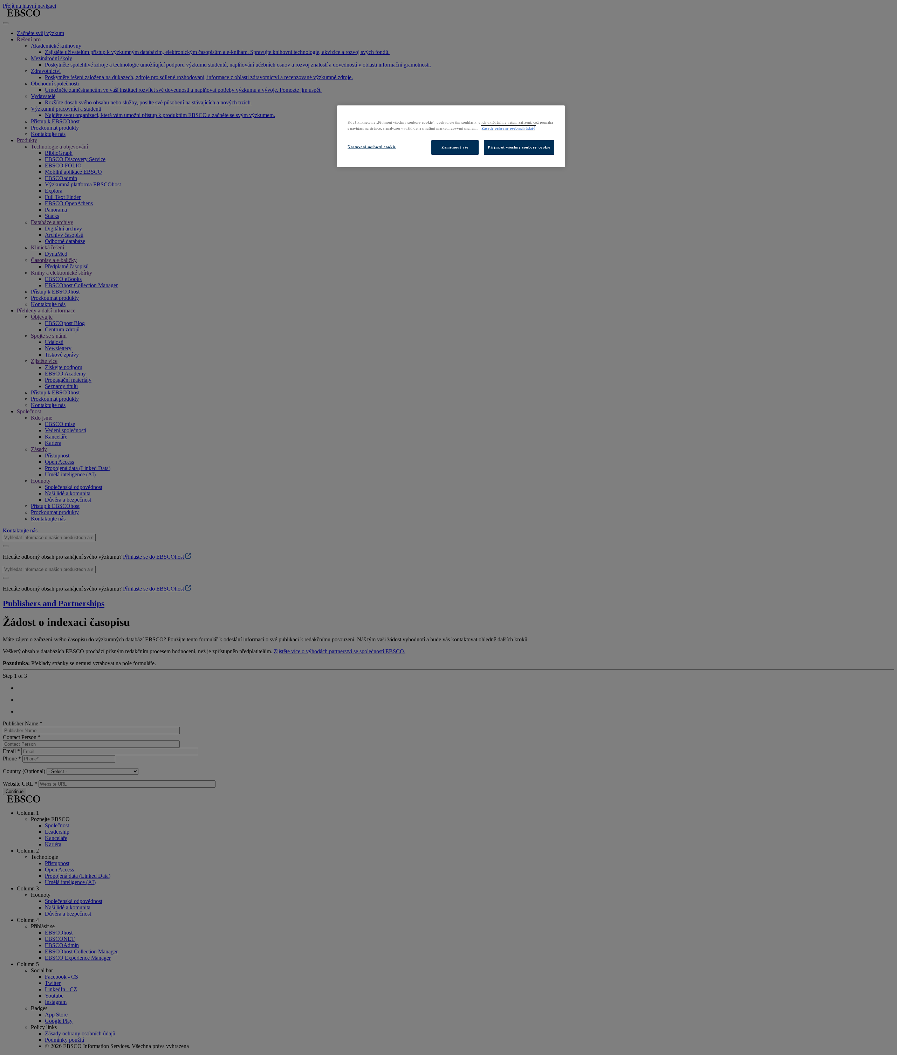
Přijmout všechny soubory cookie (519, 147)
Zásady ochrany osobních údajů (508, 128)
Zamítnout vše (454, 147)
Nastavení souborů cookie (372, 147)
